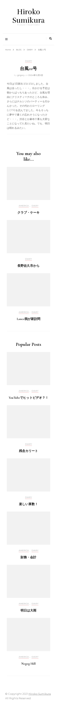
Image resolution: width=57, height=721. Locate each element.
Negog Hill (28, 664)
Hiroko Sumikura (28, 16)
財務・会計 (28, 557)
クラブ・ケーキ (28, 213)
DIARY (28, 61)
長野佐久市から (28, 266)
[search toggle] (50, 38)
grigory (21, 75)
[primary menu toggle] (7, 39)
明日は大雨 (28, 610)
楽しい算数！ (28, 504)
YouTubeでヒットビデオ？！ (28, 398)
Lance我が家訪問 (28, 319)
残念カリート (28, 451)
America (24, 206)
